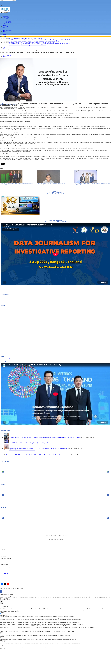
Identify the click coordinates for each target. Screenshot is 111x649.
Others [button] (1, 644)
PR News (5, 31)
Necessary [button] (2, 612)
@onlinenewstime (7, 358)
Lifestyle (4, 34)
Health (4, 23)
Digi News (5, 20)
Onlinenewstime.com (7, 104)
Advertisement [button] (3, 640)
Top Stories (5, 26)
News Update (5, 16)
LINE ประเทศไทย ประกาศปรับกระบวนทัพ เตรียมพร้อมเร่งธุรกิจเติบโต (51, 183)
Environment (5, 29)
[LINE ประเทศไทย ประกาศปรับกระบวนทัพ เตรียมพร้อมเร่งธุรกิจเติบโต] (55, 176)
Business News (6, 17)
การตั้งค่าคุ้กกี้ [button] (3, 599)
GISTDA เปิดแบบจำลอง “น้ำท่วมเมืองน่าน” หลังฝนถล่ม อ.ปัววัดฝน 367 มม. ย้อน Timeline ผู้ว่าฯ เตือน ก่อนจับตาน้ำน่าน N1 (35, 41)
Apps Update (8, 21)
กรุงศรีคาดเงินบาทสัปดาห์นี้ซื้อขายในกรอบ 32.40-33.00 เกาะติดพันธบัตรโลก (25, 38)
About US (6, 573)
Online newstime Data (7, 30)
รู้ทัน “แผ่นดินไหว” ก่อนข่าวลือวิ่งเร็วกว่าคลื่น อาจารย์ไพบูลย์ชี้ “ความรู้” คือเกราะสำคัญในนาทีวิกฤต (29, 443)
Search (14, 0)
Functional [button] (2, 628)
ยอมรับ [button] (8, 599)
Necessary (4, 614)
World (4, 27)
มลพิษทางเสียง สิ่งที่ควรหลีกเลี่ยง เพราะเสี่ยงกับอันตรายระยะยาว (22, 450)
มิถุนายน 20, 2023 (7, 55)
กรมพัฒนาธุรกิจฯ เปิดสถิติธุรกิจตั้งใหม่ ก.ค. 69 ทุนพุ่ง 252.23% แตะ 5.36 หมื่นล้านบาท (27, 45)
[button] (3, 472)
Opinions (4, 25)
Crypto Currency (8, 22)
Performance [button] (2, 632)
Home (4, 14)
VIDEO (3, 361)
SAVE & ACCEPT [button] (4, 648)
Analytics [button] (2, 636)
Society (4, 32)
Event (6, 18)
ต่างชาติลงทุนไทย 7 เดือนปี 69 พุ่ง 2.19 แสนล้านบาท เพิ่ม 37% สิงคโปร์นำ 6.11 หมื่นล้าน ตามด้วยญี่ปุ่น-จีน (31, 42)
